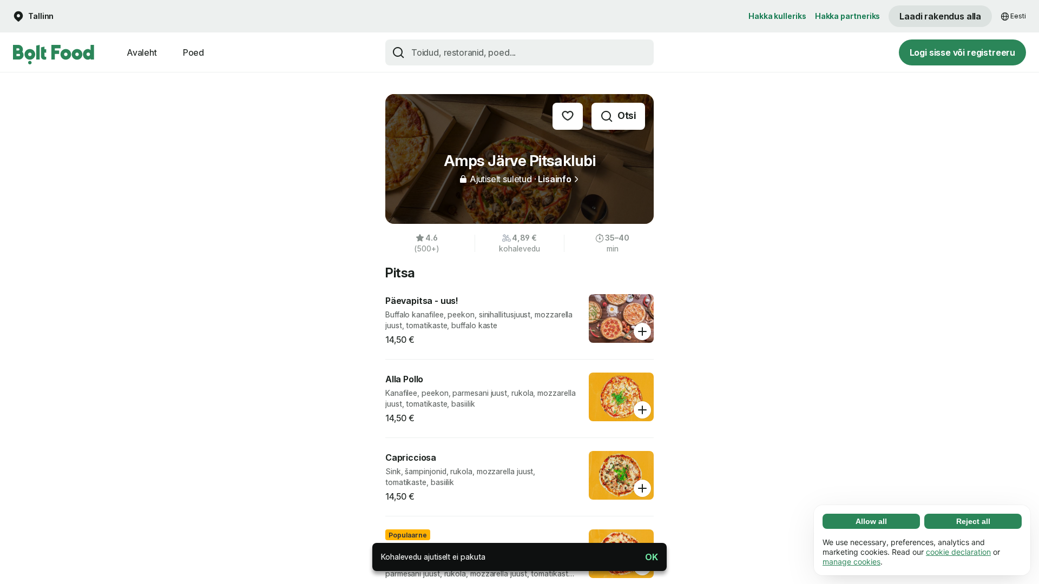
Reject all (973, 521)
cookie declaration (958, 551)
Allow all (871, 521)
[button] (647, 557)
